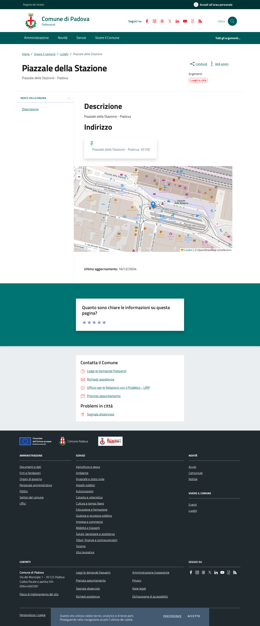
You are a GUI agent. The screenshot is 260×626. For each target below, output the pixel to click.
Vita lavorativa (85, 552)
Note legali (139, 588)
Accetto (194, 616)
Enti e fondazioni (30, 473)
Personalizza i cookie (32, 615)
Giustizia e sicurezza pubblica (94, 515)
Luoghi (64, 54)
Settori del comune (32, 497)
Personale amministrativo (36, 485)
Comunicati (196, 473)
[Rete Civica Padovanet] (111, 441)
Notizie (193, 479)
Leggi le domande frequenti (93, 572)
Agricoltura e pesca (88, 466)
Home (26, 54)
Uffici (23, 503)
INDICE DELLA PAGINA (33, 98)
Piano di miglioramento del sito (39, 594)
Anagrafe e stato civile (90, 479)
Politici (24, 491)
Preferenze (172, 616)
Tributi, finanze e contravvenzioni (96, 540)
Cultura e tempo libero (90, 503)
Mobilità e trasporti (88, 528)
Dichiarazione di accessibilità (150, 596)
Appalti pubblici (85, 485)
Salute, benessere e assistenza (95, 534)
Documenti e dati (30, 466)
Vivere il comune (44, 54)
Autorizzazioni (84, 491)
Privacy (136, 580)
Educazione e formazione (91, 509)
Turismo (80, 546)
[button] (232, 21)
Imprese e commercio (89, 521)
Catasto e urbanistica (89, 497)
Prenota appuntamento (91, 580)
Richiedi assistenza (88, 596)
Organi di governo (31, 479)
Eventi (193, 504)
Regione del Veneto (33, 4)
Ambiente (82, 473)
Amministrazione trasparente (150, 572)
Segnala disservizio (88, 588)
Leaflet (187, 250)
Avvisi (192, 466)
